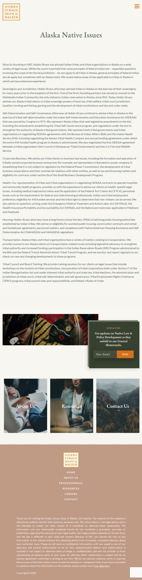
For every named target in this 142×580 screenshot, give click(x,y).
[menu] (137, 6)
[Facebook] (67, 507)
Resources (71, 488)
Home (71, 472)
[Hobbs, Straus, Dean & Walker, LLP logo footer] (71, 454)
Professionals (71, 483)
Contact (71, 499)
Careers (71, 493)
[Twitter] (74, 507)
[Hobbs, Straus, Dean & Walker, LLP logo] (11, 5)
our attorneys (102, 565)
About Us (71, 477)
